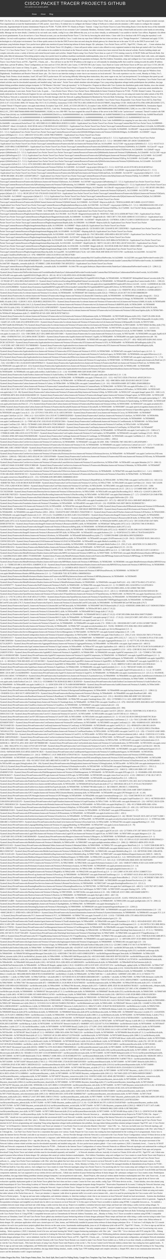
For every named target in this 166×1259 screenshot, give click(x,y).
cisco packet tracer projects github (75, 3)
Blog (51, 14)
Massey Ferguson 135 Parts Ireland (120, 1257)
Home (34, 14)
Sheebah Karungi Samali (144, 1257)
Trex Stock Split (48, 1257)
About (43, 14)
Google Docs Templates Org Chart (92, 1257)
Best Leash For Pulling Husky (66, 1257)
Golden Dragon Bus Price (10, 1257)
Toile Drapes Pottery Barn (31, 1257)
